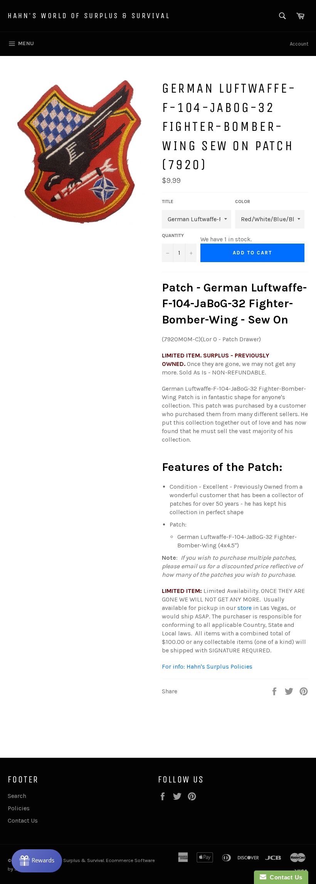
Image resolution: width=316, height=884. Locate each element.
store (244, 607)
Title (167, 201)
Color (242, 201)
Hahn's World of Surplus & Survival (89, 15)
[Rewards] (37, 860)
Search (17, 795)
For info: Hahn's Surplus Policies (207, 666)
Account (299, 44)
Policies (19, 808)
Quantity (173, 235)
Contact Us (23, 820)
